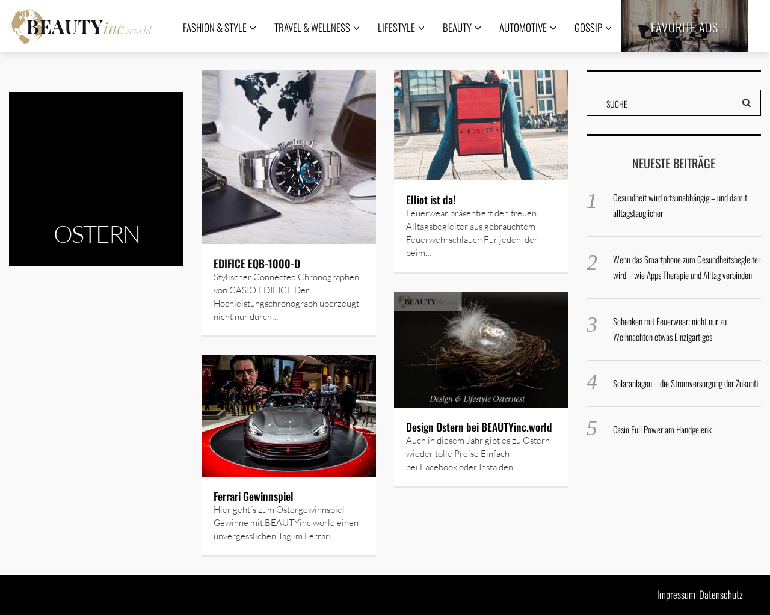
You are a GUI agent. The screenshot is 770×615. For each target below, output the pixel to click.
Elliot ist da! (430, 199)
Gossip (588, 27)
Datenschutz (721, 594)
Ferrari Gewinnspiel (254, 496)
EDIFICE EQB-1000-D (257, 263)
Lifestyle (396, 27)
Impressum (676, 594)
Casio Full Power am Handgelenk (662, 429)
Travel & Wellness (312, 27)
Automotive (523, 27)
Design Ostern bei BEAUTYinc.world (479, 427)
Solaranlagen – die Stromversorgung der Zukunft (686, 383)
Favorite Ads (684, 27)
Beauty (457, 27)
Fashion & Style (215, 27)
